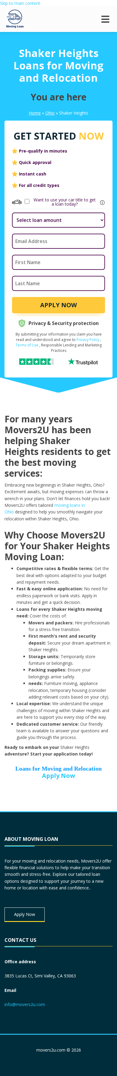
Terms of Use (27, 345)
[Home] (15, 19)
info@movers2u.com (24, 1004)
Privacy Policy (87, 339)
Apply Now (58, 305)
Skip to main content (20, 3)
